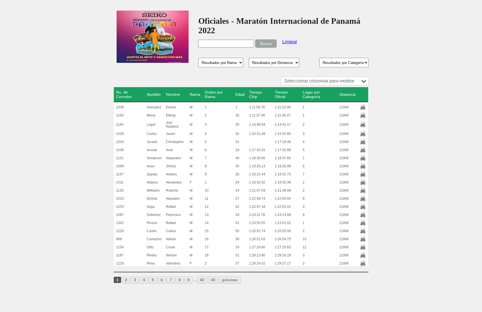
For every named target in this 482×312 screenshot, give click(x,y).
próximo (230, 280)
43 (213, 280)
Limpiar (289, 41)
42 (202, 280)
